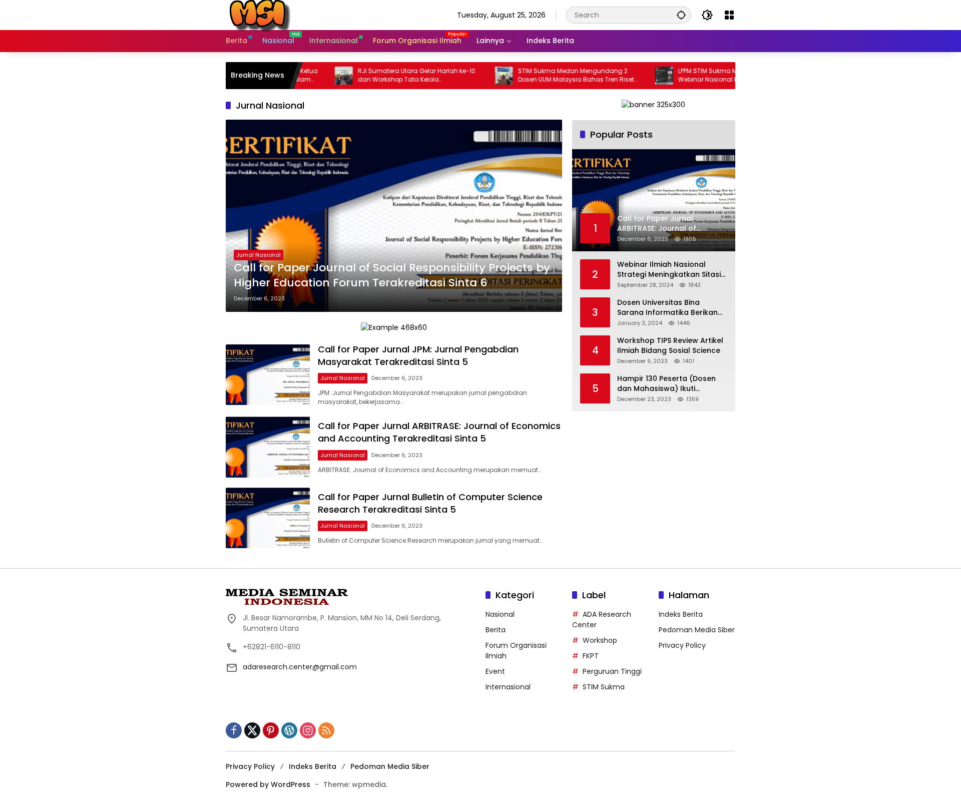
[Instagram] (308, 730)
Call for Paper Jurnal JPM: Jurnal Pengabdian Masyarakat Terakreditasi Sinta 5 (418, 355)
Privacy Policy (682, 645)
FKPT (591, 656)
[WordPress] (289, 730)
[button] (681, 15)
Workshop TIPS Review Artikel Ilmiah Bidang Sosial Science (670, 345)
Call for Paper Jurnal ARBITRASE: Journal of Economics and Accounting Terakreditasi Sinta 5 (439, 432)
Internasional (508, 687)
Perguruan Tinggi (612, 671)
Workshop (600, 640)
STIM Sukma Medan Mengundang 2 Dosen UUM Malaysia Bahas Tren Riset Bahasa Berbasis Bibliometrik (549, 75)
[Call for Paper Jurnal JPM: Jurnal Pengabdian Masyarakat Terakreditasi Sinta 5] (268, 374)
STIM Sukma (604, 687)
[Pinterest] (271, 730)
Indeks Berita (681, 614)
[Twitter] (252, 730)
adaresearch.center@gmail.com (300, 667)
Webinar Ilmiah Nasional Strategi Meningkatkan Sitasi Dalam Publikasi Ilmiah (669, 269)
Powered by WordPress (268, 784)
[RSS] (326, 730)
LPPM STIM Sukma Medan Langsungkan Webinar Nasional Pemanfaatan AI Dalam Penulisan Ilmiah (711, 75)
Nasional (500, 614)
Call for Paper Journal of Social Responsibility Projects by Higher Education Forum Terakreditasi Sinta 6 (392, 275)
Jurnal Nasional (258, 255)
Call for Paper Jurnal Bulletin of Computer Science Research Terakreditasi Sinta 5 (430, 503)
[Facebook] (234, 730)
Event (495, 671)
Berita (496, 630)
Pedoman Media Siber (697, 630)
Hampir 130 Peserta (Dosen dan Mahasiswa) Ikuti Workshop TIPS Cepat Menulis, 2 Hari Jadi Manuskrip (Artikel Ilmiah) (672, 383)
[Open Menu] (729, 15)
